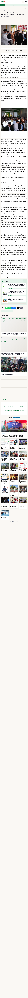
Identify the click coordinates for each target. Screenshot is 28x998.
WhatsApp (8, 307)
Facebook (14, 307)
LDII (4, 2)
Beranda (2, 7)
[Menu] (26, 2)
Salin (21, 307)
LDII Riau (6, 7)
